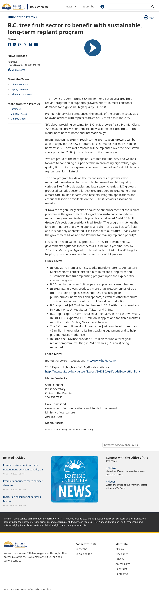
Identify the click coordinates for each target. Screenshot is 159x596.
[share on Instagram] (19, 44)
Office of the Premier (22, 17)
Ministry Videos (19, 118)
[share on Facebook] (9, 44)
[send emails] (35, 44)
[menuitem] (92, 549)
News (70, 6)
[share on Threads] (25, 44)
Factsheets (16, 108)
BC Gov (120, 549)
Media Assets (18, 70)
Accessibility (123, 564)
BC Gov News (39, 6)
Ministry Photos (19, 113)
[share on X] (14, 44)
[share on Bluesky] (30, 44)
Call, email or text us (39, 557)
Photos (111, 468)
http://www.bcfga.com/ (101, 360)
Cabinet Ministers (20, 84)
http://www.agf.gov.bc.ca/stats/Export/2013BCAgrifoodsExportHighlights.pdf (96, 371)
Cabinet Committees (21, 94)
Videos (111, 481)
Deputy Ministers (19, 89)
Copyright (121, 569)
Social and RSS (84, 554)
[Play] (92, 47)
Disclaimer (122, 554)
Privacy (120, 559)
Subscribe (88, 6)
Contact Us (122, 574)
